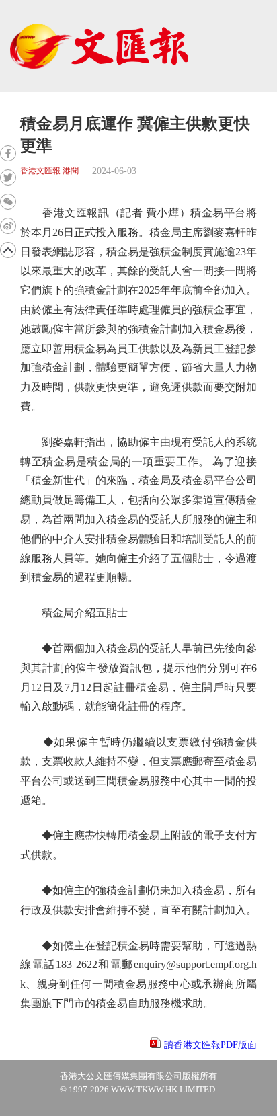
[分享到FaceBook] (8, 153)
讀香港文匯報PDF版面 (210, 1045)
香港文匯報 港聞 (49, 171)
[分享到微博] (8, 226)
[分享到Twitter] (8, 177)
